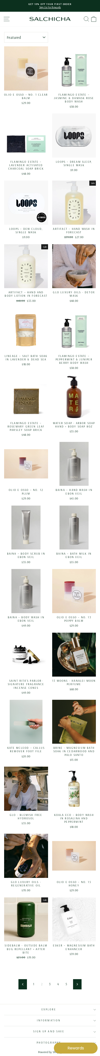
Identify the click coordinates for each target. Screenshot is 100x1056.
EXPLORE (49, 1009)
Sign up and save (48, 1031)
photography (49, 1042)
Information (49, 1020)
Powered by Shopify (50, 1052)
